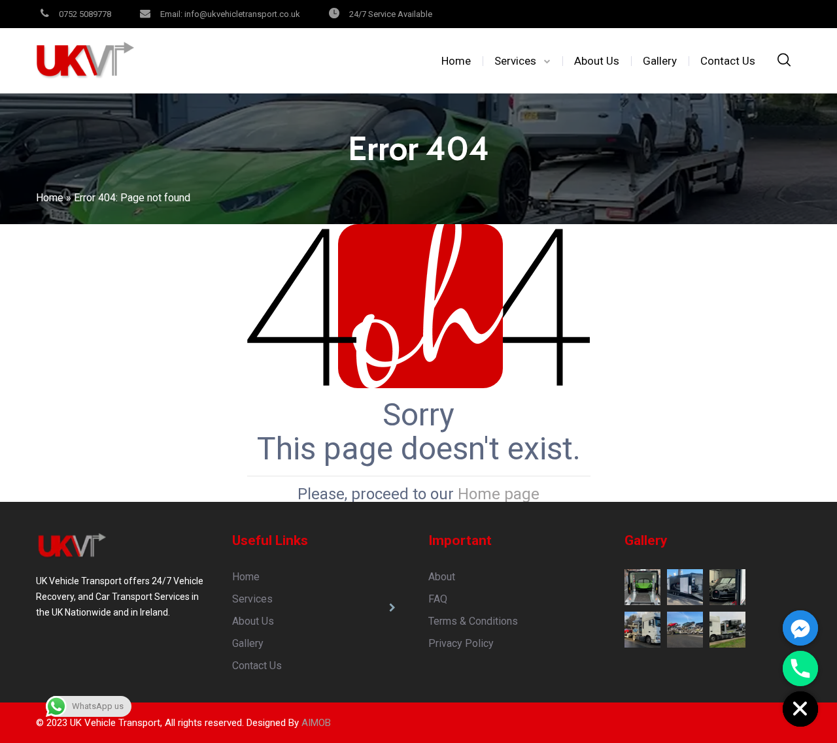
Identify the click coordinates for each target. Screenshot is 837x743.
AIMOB (316, 723)
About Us (596, 60)
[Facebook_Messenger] (800, 628)
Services (515, 60)
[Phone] (800, 668)
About (441, 576)
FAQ (437, 599)
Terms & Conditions (473, 621)
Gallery (660, 60)
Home (456, 60)
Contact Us (727, 60)
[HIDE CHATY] (800, 709)
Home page (498, 494)
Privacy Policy (461, 643)
